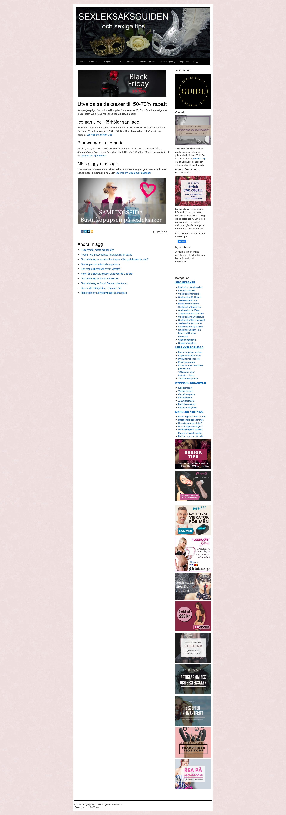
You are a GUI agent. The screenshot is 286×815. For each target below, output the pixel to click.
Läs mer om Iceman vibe (99, 134)
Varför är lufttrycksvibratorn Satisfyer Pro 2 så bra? (107, 273)
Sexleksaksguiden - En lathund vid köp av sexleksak (189, 333)
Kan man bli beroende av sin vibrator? (101, 269)
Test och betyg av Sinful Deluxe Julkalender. (104, 283)
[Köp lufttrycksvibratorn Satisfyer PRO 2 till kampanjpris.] (193, 485)
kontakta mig (199, 158)
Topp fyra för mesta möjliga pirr (97, 249)
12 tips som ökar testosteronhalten (186, 373)
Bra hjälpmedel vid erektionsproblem (100, 264)
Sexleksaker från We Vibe (191, 313)
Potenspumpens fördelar (190, 429)
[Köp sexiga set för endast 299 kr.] (193, 615)
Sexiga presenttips (187, 342)
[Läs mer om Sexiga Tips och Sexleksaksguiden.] (193, 130)
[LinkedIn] (88, 231)
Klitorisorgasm (185, 387)
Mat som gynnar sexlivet (190, 352)
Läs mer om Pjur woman (93, 155)
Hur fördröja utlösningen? (190, 426)
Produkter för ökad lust (189, 358)
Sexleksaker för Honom (189, 296)
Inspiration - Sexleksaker (190, 287)
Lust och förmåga (126, 61)
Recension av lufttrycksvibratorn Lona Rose (104, 292)
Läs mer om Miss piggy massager (133, 173)
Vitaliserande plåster (188, 378)
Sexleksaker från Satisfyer (191, 316)
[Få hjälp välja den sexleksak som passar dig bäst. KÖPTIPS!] (193, 647)
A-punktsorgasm (186, 400)
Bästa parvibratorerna (188, 303)
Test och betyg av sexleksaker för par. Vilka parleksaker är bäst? (114, 259)
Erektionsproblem (186, 361)
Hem (82, 61)
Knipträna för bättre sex (189, 355)
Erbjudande (109, 61)
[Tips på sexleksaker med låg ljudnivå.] (193, 586)
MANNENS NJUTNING (189, 412)
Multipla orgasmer (187, 404)
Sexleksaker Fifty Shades (190, 326)
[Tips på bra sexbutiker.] (193, 742)
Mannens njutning (167, 61)
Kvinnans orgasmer (146, 61)
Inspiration (184, 61)
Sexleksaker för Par (188, 300)
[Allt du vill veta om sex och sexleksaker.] (193, 679)
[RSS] (92, 231)
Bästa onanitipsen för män (191, 419)
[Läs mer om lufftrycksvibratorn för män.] (193, 520)
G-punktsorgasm (186, 394)
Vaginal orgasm (185, 390)
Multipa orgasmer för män (190, 436)
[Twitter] (85, 231)
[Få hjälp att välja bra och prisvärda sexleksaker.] (122, 200)
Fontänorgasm (185, 397)
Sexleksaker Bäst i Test (189, 306)
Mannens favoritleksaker (190, 432)
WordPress (93, 807)
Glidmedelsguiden (187, 339)
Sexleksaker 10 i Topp (189, 310)
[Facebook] (82, 231)
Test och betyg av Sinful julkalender (99, 278)
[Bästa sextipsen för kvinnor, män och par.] (193, 454)
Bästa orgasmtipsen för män (192, 416)
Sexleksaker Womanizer (190, 323)
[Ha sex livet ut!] (193, 710)
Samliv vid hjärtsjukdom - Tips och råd (101, 288)
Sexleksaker (94, 61)
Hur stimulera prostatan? (190, 423)
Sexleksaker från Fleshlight (191, 319)
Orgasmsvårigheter (187, 407)
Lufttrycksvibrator (186, 290)
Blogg (195, 61)
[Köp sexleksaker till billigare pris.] (193, 773)
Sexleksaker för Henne (189, 293)
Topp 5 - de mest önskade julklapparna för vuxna (106, 254)
